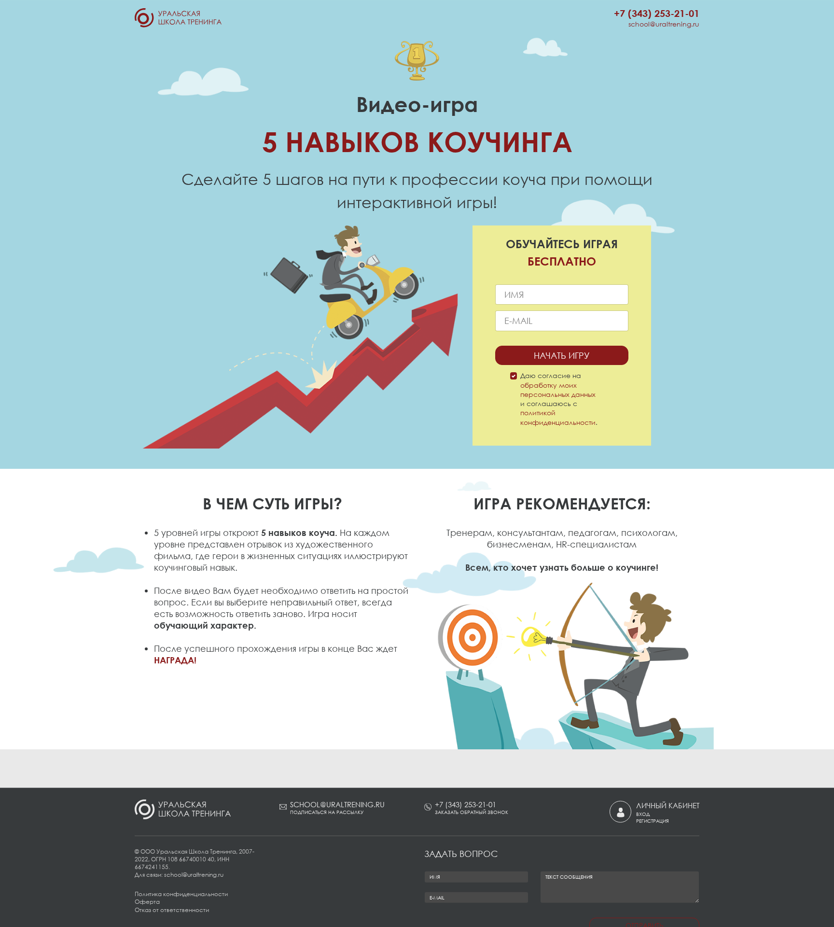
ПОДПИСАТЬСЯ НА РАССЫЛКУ (326, 812)
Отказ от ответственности (172, 909)
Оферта (147, 901)
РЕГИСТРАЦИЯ (652, 820)
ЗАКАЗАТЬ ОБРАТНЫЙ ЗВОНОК (471, 812)
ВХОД (643, 814)
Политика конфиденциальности (181, 894)
